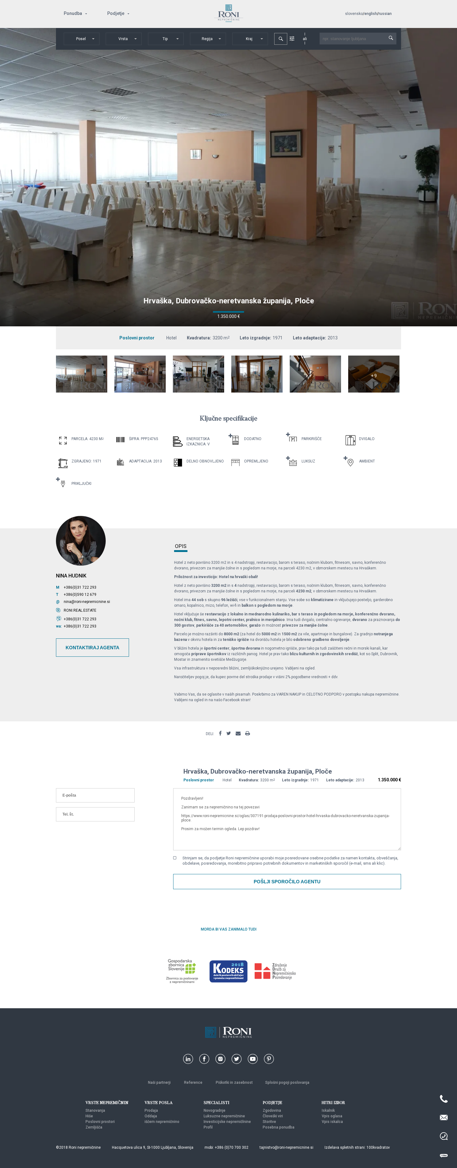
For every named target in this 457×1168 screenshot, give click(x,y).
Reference (193, 1082)
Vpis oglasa (332, 1116)
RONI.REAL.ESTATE (80, 610)
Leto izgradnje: (255, 337)
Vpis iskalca (332, 1122)
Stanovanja (95, 1110)
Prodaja (151, 1110)
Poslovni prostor (137, 337)
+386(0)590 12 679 (80, 594)
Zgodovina (272, 1110)
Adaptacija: (140, 461)
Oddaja (151, 1116)
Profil (208, 1127)
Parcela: (80, 439)
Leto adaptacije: (309, 337)
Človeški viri (273, 1116)
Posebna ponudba (278, 1127)
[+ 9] (373, 391)
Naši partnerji (160, 1082)
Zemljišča (93, 1127)
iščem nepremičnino (162, 1122)
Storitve (269, 1122)
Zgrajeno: (82, 461)
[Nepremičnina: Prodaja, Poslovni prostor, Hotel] (81, 391)
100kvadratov (378, 1147)
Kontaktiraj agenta (92, 647)
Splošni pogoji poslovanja (287, 1082)
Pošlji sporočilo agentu (287, 881)
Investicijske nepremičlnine (227, 1122)
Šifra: (134, 439)
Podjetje (115, 13)
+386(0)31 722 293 (80, 587)
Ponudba (73, 13)
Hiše (89, 1116)
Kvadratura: (199, 337)
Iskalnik (328, 1110)
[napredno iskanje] (292, 38)
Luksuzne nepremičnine (224, 1116)
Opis (181, 546)
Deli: (210, 734)
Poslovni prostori (100, 1122)
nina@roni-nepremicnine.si (87, 602)
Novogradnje (214, 1110)
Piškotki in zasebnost (234, 1082)
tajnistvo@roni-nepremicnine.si (286, 1147)
